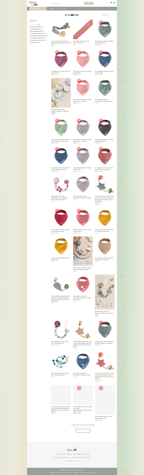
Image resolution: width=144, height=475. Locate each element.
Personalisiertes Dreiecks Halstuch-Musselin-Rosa (82, 72)
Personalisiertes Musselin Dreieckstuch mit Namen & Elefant (82, 197)
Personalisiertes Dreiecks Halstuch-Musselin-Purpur (60, 72)
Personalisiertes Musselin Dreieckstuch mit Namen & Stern (82, 374)
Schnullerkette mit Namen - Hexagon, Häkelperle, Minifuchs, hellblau (60, 111)
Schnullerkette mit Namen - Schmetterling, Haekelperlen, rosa (60, 461)
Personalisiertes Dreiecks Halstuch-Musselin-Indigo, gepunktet (60, 168)
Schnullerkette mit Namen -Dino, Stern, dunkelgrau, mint (59, 342)
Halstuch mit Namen (35, 27)
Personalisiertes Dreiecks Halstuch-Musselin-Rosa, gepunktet (82, 100)
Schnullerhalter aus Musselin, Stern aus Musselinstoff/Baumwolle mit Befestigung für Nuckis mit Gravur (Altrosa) (104, 375)
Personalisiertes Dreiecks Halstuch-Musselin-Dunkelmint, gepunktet (104, 342)
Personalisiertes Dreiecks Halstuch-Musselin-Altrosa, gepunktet (104, 168)
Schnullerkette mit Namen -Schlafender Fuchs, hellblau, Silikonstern (80, 456)
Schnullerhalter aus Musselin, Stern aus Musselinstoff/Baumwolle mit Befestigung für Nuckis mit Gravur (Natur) (82, 344)
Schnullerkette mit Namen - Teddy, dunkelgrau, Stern (104, 461)
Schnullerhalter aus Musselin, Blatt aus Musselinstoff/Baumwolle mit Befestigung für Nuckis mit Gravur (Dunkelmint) (60, 298)
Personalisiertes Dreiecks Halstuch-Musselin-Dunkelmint (104, 42)
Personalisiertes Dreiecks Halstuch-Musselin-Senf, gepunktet (104, 230)
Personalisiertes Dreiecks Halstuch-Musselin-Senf (60, 258)
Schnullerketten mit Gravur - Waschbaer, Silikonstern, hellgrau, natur (104, 313)
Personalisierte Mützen (36, 31)
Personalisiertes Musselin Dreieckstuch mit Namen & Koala (104, 100)
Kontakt (64, 8)
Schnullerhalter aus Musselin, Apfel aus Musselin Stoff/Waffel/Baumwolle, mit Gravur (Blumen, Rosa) (82, 409)
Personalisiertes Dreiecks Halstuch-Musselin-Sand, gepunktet (104, 258)
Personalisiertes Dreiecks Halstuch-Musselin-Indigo (104, 72)
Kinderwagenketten (35, 29)
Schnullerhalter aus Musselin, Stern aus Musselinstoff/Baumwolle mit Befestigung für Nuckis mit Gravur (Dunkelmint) (104, 198)
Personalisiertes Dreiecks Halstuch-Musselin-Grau (82, 168)
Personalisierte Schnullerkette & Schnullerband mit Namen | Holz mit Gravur (61, 42)
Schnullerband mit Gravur (37, 33)
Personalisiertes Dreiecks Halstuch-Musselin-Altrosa (82, 230)
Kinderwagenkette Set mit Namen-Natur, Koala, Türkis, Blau (60, 374)
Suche (88, 3)
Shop (58, 8)
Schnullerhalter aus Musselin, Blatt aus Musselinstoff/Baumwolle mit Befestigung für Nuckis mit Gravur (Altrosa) (60, 409)
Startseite (51, 8)
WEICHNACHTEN (34, 42)
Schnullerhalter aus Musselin (37, 36)
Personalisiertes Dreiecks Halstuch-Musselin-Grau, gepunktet (82, 140)
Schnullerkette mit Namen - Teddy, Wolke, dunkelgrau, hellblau (82, 268)
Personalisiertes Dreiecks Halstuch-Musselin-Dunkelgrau (104, 140)
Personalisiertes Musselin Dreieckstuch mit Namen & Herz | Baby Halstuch (82, 297)
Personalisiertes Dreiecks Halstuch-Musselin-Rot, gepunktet (60, 230)
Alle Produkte (33, 24)
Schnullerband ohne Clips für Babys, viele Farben (81, 42)
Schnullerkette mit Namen (37, 38)
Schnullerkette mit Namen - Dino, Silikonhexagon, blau (104, 417)
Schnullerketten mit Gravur (37, 40)
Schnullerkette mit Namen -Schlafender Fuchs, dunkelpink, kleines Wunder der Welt (59, 197)
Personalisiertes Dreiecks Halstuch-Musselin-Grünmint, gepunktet (60, 140)
